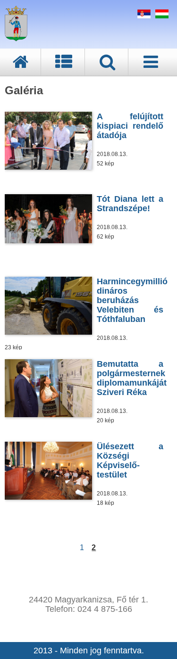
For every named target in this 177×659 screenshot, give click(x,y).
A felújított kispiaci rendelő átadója (130, 126)
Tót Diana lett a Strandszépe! (130, 203)
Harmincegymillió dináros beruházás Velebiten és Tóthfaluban (132, 300)
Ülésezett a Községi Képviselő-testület (130, 460)
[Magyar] (161, 15)
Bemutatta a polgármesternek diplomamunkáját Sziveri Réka (132, 378)
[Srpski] (143, 15)
